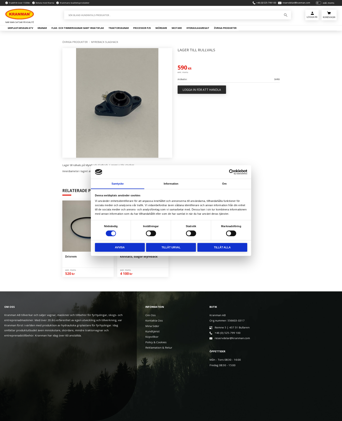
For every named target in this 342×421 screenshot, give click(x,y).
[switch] (151, 233)
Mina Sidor (152, 326)
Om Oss (150, 315)
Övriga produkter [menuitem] (225, 28)
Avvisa (120, 247)
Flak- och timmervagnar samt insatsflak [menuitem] (77, 28)
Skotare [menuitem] (177, 28)
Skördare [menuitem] (161, 28)
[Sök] (285, 15)
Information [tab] (171, 183)
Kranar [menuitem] (42, 28)
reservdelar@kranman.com (296, 2)
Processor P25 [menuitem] (142, 28)
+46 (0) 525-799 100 (266, 2)
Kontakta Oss (154, 320)
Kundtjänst (152, 331)
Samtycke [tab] (118, 183)
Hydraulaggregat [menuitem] (197, 28)
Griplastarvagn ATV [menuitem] (20, 28)
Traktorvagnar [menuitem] (118, 28)
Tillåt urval (171, 247)
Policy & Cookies (156, 342)
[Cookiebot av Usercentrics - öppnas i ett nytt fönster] (231, 172)
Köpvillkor (152, 336)
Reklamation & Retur (158, 347)
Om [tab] (224, 183)
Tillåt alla (222, 247)
